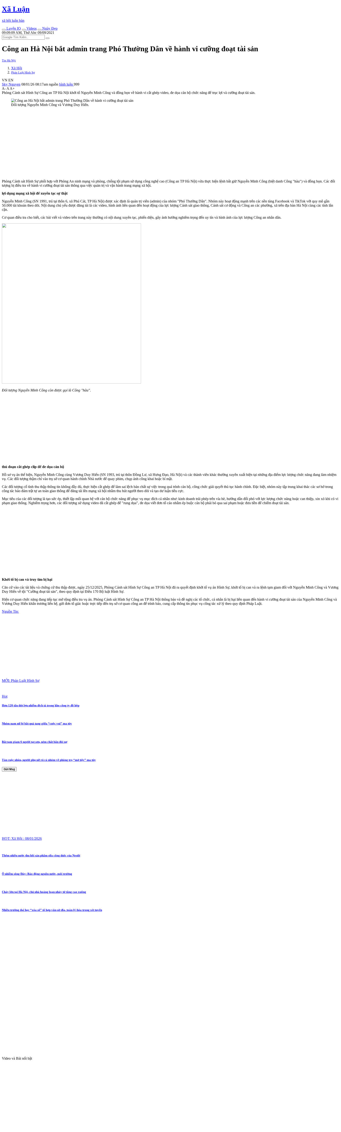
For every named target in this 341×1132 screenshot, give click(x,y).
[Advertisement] (141, 143)
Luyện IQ (13, 28)
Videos (31, 28)
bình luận (66, 84)
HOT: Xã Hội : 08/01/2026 (22, 838)
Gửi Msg (9, 769)
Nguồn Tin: (10, 611)
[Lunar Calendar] (39, 29)
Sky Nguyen (11, 84)
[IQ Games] (4, 29)
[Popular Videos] (24, 29)
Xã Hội (16, 68)
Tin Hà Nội (9, 60)
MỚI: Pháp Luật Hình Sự (20, 681)
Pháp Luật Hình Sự (23, 72)
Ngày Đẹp (49, 28)
